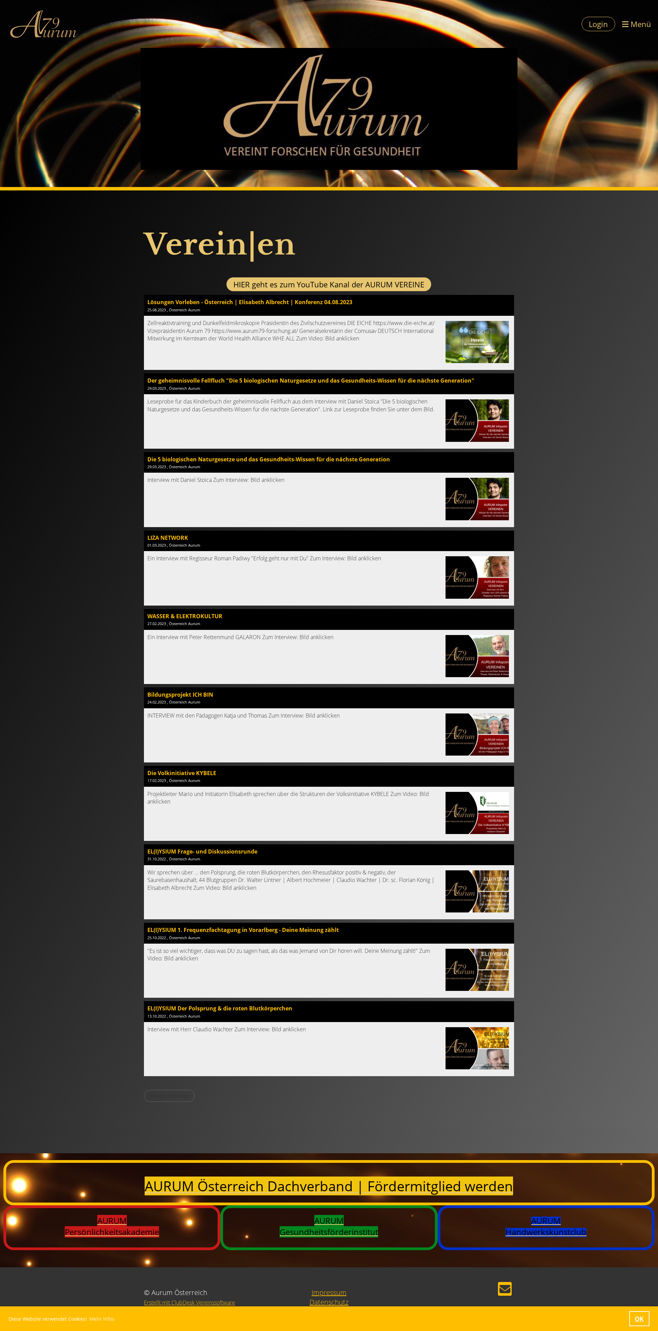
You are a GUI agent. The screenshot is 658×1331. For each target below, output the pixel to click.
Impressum (329, 1292)
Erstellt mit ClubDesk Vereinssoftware (189, 1302)
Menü (640, 24)
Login (598, 24)
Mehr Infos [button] (101, 1319)
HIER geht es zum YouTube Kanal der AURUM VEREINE (328, 284)
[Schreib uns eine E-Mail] (505, 1290)
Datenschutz (329, 1302)
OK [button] (639, 1319)
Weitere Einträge (169, 1095)
